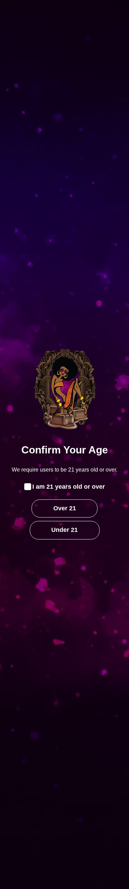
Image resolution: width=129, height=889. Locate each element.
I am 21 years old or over (68, 486)
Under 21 (64, 530)
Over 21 (64, 508)
